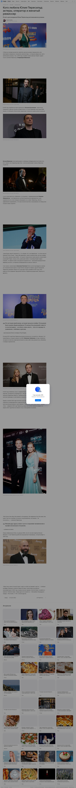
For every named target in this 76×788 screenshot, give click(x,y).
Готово (38, 400)
